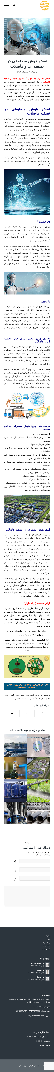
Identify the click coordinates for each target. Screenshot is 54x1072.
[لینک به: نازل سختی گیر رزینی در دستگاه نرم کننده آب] (15, 790)
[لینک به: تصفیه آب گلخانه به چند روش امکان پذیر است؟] (38, 790)
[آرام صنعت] (31, 5)
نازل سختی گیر (17, 619)
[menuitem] (14, 5)
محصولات (46, 946)
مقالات (32, 72)
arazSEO (20, 72)
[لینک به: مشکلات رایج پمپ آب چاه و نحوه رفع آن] (15, 768)
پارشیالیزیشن (42, 640)
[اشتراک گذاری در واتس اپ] (27, 713)
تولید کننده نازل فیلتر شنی (27, 695)
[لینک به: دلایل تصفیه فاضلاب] (38, 768)
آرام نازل (38, 608)
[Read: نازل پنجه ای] (47, 978)
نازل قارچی (40, 970)
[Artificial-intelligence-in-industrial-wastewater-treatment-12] (27, 36)
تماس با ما (46, 949)
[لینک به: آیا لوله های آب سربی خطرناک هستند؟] (38, 813)
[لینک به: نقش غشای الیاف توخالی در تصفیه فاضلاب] (38, 745)
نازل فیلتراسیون (29, 615)
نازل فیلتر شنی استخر (24, 698)
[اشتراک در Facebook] (42, 713)
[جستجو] (14, 5)
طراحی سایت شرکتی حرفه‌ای (40, 1065)
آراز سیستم (22, 1065)
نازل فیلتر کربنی (34, 619)
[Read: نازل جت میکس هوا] (47, 964)
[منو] (7, 5)
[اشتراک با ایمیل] (11, 713)
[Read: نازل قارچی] (47, 971)
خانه (48, 940)
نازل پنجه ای (40, 977)
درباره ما (46, 943)
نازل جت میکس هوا (37, 963)
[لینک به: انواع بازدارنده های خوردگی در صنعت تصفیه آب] (15, 813)
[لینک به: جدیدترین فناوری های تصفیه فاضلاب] (15, 745)
